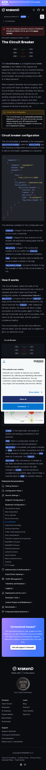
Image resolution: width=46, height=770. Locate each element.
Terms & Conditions (9, 758)
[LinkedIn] (21, 765)
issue (9, 742)
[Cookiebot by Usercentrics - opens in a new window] (33, 361)
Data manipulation (11, 512)
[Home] (10, 10)
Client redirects (10, 555)
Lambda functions (11, 552)
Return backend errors (13, 558)
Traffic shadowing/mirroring (15, 532)
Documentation (8, 738)
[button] (22, 486)
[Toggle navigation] (43, 10)
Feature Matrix (7, 714)
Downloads (6, 721)
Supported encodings (13, 525)
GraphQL (8, 562)
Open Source (7, 704)
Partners (26, 707)
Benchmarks (6, 718)
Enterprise (6, 707)
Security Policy (7, 760)
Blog (24, 704)
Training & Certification (11, 735)
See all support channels (23, 647)
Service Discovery (12, 518)
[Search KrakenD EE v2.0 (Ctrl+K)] (42, 17)
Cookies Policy (23, 758)
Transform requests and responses (18, 538)
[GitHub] (25, 765)
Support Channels (9, 731)
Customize (22, 406)
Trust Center (20, 760)
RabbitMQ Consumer (12, 542)
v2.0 (14, 16)
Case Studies (28, 711)
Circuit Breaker (10, 21)
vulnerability (18, 742)
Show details (34, 392)
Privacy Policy (35, 758)
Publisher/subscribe (12, 548)
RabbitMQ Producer (12, 545)
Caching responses (12, 528)
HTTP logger (10, 565)
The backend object (12, 508)
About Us (26, 714)
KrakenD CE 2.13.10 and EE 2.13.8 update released (21, 3)
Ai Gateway (6, 711)
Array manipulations (12, 535)
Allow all (23, 399)
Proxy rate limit (10, 515)
